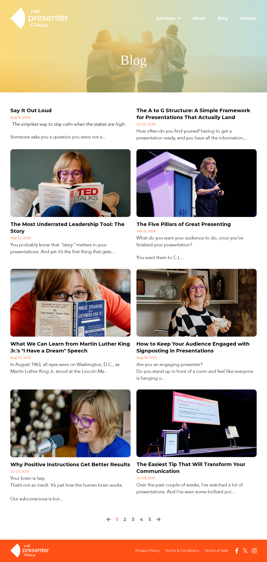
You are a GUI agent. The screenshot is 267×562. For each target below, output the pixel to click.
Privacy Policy (147, 550)
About (199, 18)
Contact (248, 18)
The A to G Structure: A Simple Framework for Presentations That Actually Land (193, 113)
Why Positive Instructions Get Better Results (70, 464)
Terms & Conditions (182, 550)
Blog (223, 18)
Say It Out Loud (31, 110)
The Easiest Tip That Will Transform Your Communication (190, 467)
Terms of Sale (216, 550)
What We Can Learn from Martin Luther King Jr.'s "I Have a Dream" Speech (70, 347)
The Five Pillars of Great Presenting (183, 224)
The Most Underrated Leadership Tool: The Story (67, 227)
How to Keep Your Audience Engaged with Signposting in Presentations (193, 347)
